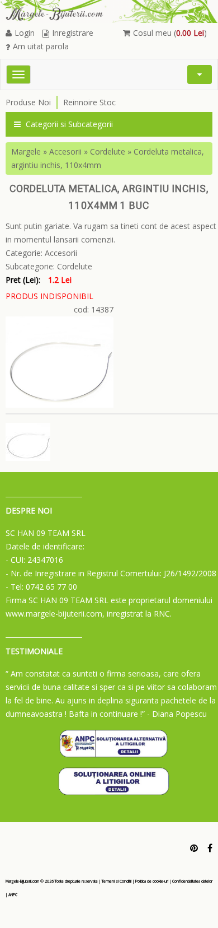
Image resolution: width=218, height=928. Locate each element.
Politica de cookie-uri (151, 881)
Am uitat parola (41, 46)
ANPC (12, 894)
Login (25, 32)
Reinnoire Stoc (89, 102)
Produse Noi (28, 102)
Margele (26, 151)
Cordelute (107, 151)
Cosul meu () (170, 32)
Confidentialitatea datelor (192, 881)
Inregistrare (72, 32)
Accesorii (65, 151)
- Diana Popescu (177, 713)
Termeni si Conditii (116, 881)
